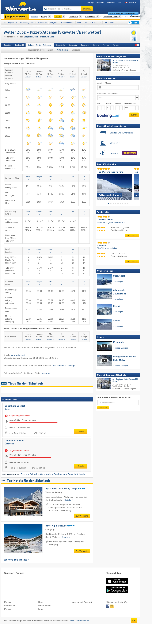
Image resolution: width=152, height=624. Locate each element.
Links (40, 602)
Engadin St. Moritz (76, 474)
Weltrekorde (111, 3)
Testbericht (19, 45)
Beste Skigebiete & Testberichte (33, 22)
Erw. (99, 103)
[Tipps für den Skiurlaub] (133, 22)
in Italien (113, 248)
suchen (134, 115)
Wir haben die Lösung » (64, 365)
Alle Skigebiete (10, 22)
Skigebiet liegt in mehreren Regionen (122, 13)
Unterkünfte (109, 22)
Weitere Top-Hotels (15, 559)
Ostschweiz (45, 474)
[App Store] (117, 584)
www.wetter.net (18, 355)
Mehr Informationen (79, 620)
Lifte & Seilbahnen (93, 22)
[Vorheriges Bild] (99, 186)
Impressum (9, 605)
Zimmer (118, 103)
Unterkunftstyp (130, 103)
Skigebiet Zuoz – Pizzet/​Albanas (39, 37)
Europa (23, 474)
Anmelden (103, 408)
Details (80, 431)
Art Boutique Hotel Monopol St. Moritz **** (125, 61)
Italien (7, 409)
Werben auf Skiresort (82, 602)
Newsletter (100, 3)
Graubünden (59, 474)
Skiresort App (113, 573)
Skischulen (85, 45)
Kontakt (116, 45)
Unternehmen (44, 605)
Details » (28, 77)
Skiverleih (73, 45)
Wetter (80, 22)
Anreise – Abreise (104, 83)
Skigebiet (7, 45)
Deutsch (131, 3)
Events (96, 45)
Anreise (106, 45)
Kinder (108, 103)
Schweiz (34, 474)
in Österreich (119, 222)
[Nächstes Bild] (136, 186)
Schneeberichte (67, 22)
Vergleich (54, 22)
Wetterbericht (62, 50)
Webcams (76, 50)
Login (40, 609)
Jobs (119, 3)
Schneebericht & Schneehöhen (40, 50)
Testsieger (90, 3)
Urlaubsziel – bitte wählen (107, 93)
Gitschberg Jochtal (15, 406)
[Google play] (117, 592)
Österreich (9, 444)
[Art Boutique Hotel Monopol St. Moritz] (104, 65)
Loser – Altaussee (14, 441)
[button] (108, 116)
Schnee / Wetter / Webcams (39, 45)
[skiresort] (20, 7)
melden (45, 373)
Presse (7, 609)
